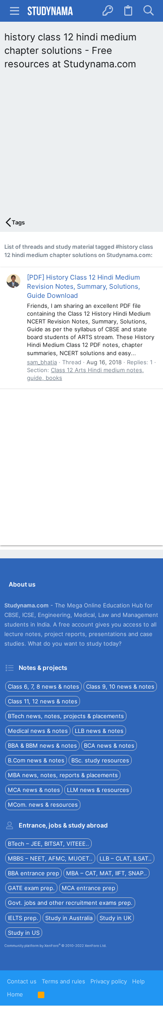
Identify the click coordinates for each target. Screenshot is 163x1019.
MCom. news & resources (43, 804)
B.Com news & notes (36, 760)
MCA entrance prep (88, 887)
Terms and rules (63, 981)
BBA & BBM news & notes (42, 745)
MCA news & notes (34, 789)
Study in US (24, 932)
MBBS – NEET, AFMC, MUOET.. (50, 858)
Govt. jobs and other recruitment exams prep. (70, 902)
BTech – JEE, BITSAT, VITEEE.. (48, 843)
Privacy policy (108, 981)
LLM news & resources (98, 789)
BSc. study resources (100, 760)
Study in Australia (69, 917)
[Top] (30, 994)
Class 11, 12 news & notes (42, 701)
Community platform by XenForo (55, 945)
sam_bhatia (42, 362)
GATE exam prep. (31, 887)
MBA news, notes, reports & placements (63, 775)
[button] (14, 11)
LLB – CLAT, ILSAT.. (126, 858)
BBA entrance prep (33, 873)
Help (138, 981)
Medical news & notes (38, 730)
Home (15, 994)
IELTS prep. (23, 917)
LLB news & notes (99, 730)
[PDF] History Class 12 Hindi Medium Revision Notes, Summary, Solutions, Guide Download (83, 286)
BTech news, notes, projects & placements (66, 715)
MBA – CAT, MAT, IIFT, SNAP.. (106, 873)
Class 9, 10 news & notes (120, 686)
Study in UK (115, 917)
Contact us (22, 981)
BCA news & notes (109, 745)
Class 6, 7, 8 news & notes (43, 686)
